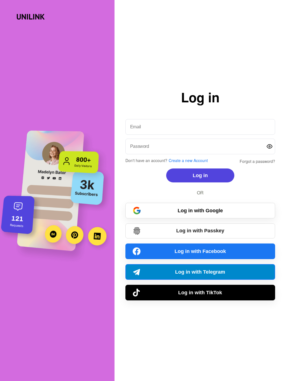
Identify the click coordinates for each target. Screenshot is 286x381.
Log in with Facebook (200, 251)
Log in (200, 175)
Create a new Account (188, 160)
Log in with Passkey (200, 230)
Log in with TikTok (200, 292)
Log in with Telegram (200, 272)
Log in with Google (200, 210)
